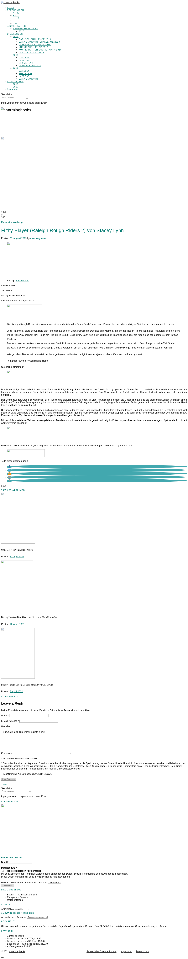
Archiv (4, 909)
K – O (16, 18)
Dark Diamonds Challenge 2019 (39, 42)
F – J (16, 15)
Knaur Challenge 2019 (33, 47)
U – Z (16, 23)
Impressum (126, 951)
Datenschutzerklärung (68, 768)
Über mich (13, 89)
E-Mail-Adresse (10, 721)
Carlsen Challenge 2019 (35, 39)
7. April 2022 (16, 691)
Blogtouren (15, 81)
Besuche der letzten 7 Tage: (22, 938)
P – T (16, 21)
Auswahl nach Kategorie (14, 917)
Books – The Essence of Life (22, 894)
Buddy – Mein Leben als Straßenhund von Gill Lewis (27, 684)
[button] (9, 467)
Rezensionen (15, 10)
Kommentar (8, 753)
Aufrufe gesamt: (15, 946)
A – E (16, 13)
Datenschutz (9, 868)
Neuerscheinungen (25, 28)
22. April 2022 (17, 556)
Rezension (6, 222)
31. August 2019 (18, 238)
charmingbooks (38, 238)
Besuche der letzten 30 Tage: (22, 941)
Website (5, 726)
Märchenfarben (15, 900)
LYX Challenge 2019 (31, 52)
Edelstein (25, 73)
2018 (21, 31)
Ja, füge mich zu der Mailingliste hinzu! (24, 732)
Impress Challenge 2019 (35, 44)
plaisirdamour (22, 280)
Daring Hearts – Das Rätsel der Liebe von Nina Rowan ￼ (29, 617)
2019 (16, 36)
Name (5, 715)
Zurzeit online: (14, 936)
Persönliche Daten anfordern (101, 951)
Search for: (6, 94)
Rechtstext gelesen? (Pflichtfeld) (22, 871)
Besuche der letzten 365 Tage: (23, 944)
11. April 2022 (17, 624)
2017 (16, 68)
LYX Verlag (26, 63)
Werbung (18, 222)
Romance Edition (30, 65)
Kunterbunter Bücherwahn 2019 (40, 50)
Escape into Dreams (17, 897)
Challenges (15, 34)
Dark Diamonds (29, 79)
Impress (24, 60)
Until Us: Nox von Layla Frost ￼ (17, 549)
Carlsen (24, 58)
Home (10, 7)
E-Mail (5, 862)
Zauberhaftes (16, 26)
